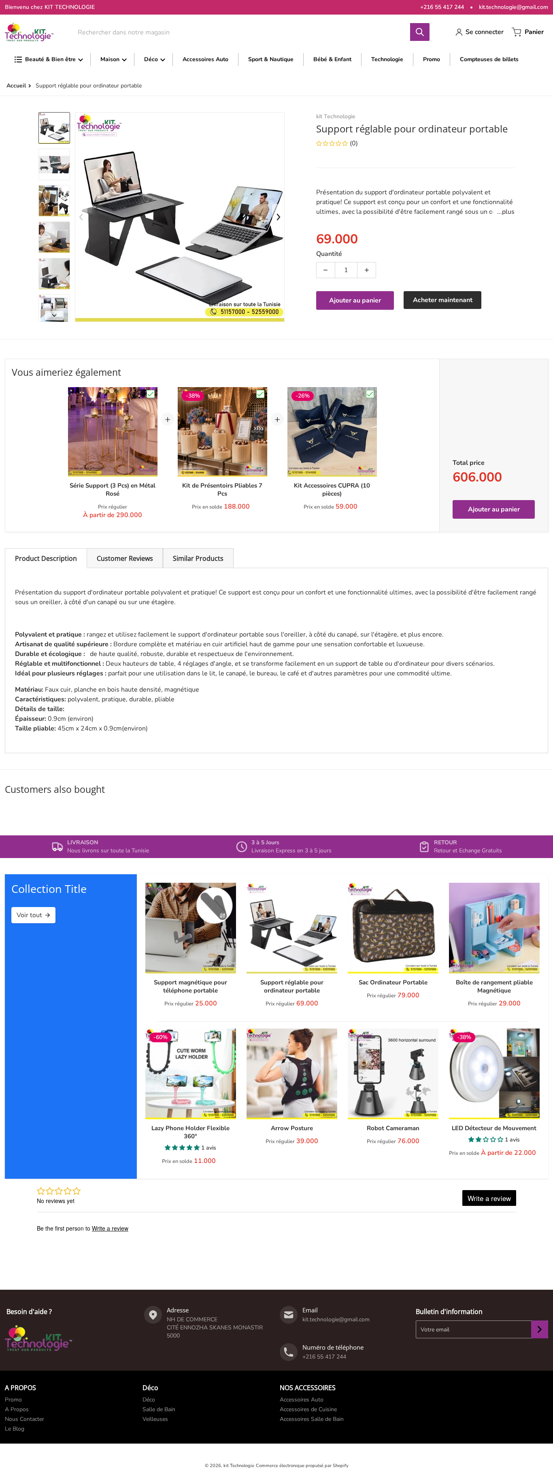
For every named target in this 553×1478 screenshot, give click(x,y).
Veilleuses (155, 1419)
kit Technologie (238, 1466)
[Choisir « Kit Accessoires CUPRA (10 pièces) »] (370, 394)
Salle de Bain (159, 1409)
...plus (506, 211)
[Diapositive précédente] (81, 217)
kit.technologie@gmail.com (513, 7)
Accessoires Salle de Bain (312, 1419)
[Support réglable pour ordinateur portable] (54, 128)
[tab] (46, 558)
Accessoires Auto (301, 1399)
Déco (149, 1399)
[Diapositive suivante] (54, 315)
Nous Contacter (24, 1419)
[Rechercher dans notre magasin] (420, 32)
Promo (13, 1399)
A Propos (17, 1409)
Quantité (329, 253)
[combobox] (248, 32)
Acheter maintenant (442, 300)
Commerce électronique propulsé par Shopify (302, 1466)
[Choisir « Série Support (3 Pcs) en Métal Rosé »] (151, 394)
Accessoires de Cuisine (308, 1409)
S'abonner (539, 1329)
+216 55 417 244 (442, 7)
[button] (183, 1148)
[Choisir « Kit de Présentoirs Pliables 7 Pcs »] (260, 394)
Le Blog (14, 1429)
